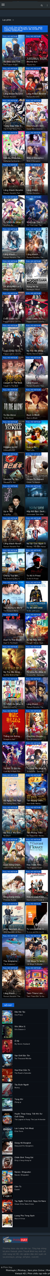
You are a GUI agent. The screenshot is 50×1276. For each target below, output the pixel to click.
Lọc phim (7, 19)
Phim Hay (7, 1267)
